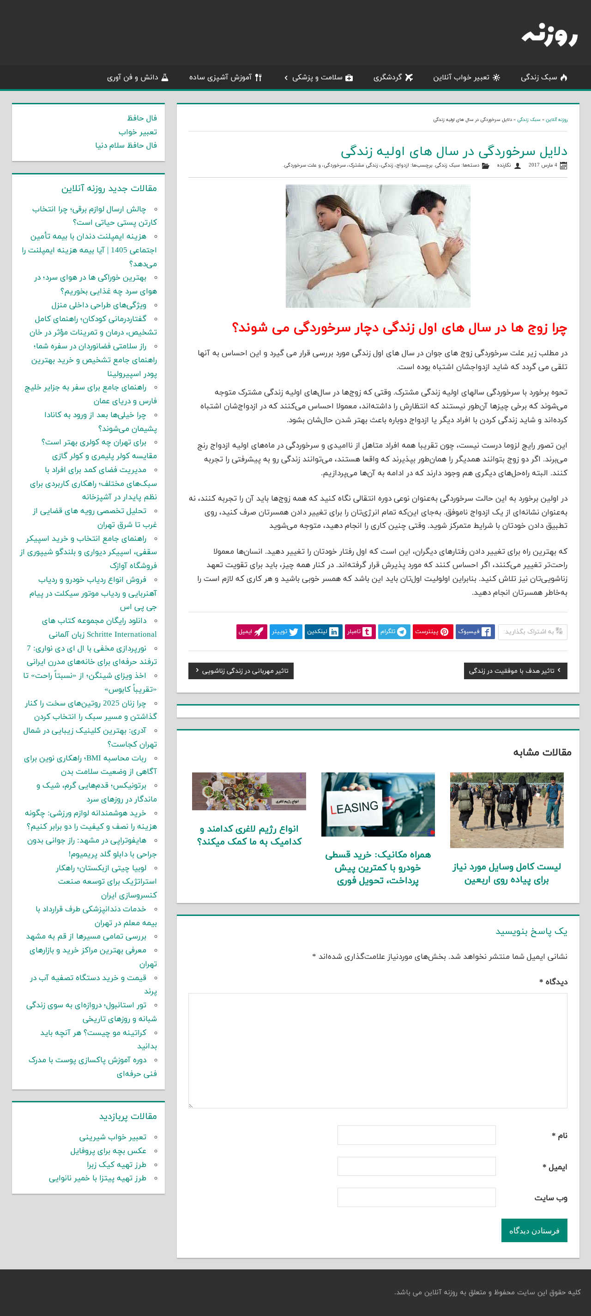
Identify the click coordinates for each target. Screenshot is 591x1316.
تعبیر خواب (138, 132)
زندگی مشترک (363, 165)
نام (559, 1136)
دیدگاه (553, 982)
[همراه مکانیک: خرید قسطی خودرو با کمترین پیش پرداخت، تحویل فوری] (378, 834)
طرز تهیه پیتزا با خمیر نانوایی (97, 1178)
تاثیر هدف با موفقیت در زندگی (512, 672)
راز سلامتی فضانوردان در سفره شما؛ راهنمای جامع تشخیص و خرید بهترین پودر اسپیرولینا (94, 360)
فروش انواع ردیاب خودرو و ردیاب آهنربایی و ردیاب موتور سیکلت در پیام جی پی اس (93, 593)
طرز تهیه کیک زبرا (116, 1165)
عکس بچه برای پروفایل (108, 1151)
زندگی (387, 165)
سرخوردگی (335, 165)
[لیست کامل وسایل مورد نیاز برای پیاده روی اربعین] (507, 846)
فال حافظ (142, 118)
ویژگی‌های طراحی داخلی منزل (99, 305)
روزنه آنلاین (556, 119)
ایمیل (555, 1167)
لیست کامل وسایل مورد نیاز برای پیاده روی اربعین (507, 873)
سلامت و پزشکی (317, 77)
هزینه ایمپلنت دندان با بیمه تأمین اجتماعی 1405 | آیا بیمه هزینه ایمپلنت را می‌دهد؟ (89, 250)
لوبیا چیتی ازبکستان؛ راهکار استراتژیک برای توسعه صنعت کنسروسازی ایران (106, 882)
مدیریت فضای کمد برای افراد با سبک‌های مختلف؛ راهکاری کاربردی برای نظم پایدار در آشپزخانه (93, 484)
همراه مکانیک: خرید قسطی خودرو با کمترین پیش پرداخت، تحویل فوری (378, 868)
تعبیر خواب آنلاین (461, 77)
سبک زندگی (539, 77)
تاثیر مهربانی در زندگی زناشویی (245, 672)
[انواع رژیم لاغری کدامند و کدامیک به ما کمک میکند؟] (249, 808)
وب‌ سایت (551, 1198)
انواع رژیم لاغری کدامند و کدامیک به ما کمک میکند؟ (249, 836)
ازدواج (402, 165)
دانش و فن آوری (132, 77)
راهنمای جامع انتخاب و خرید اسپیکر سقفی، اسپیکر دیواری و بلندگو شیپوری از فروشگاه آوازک (88, 552)
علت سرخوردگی (300, 165)
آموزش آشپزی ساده (220, 77)
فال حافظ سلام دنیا (126, 145)
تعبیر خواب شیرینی (112, 1137)
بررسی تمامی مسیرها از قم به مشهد (86, 936)
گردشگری (388, 77)
